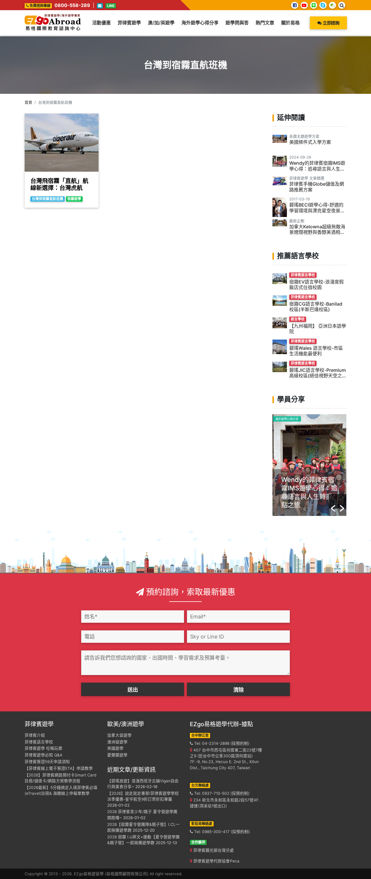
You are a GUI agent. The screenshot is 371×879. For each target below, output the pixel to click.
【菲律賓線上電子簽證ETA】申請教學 (59, 768)
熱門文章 (265, 23)
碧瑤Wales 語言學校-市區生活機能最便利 (316, 350)
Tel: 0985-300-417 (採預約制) (221, 831)
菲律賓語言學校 (39, 742)
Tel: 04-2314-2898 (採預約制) (221, 743)
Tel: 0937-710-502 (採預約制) (221, 793)
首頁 (28, 102)
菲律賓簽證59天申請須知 (47, 761)
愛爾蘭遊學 (117, 755)
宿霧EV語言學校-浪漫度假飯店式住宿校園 (316, 284)
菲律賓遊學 (129, 23)
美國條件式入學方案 (310, 142)
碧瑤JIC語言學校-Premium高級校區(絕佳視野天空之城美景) (317, 375)
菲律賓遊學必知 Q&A (43, 755)
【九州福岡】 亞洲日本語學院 (317, 328)
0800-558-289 (72, 5)
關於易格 (290, 23)
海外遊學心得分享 (200, 23)
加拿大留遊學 (119, 735)
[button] (333, 501)
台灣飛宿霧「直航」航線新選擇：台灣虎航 (59, 184)
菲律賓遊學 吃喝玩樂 (43, 748)
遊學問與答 (237, 23)
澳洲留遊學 (117, 742)
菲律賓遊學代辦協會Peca (215, 861)
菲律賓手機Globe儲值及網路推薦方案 (316, 186)
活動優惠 (101, 23)
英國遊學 (115, 748)
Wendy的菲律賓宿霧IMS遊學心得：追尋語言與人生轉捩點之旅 (317, 168)
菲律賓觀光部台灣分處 (213, 850)
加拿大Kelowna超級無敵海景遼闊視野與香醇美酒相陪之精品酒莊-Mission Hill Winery (317, 235)
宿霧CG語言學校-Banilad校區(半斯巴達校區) (315, 306)
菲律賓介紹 (35, 735)
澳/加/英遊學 (161, 23)
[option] (309, 465)
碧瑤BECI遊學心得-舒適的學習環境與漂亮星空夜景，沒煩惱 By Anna (317, 210)
